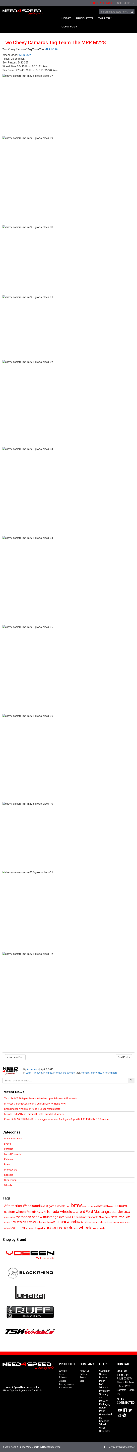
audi (37, 1206)
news (7, 1222)
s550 (81, 1222)
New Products (120, 1217)
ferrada (31, 1212)
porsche (32, 1222)
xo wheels (99, 1228)
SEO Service (109, 1447)
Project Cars (59, 1072)
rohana (41, 1222)
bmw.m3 (85, 1206)
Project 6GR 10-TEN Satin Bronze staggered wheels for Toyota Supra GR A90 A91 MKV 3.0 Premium (56, 1119)
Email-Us (122, 1370)
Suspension (10, 1180)
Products (84, 18)
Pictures (47, 1072)
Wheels (71, 1072)
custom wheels (15, 1212)
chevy (94, 1072)
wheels (113, 1072)
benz (68, 1206)
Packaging (104, 1404)
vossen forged (34, 1228)
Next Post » (124, 1057)
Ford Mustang (97, 1212)
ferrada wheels (59, 1211)
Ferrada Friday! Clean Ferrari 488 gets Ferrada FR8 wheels (34, 1114)
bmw (76, 1205)
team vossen (113, 1222)
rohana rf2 (50, 1222)
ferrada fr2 (41, 1212)
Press (7, 1164)
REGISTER (129, 3)
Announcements (13, 1138)
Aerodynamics (66, 1384)
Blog (82, 1380)
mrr (106, 1072)
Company (69, 26)
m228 (101, 1072)
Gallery (83, 1374)
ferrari (75, 1212)
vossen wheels (58, 1227)
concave (120, 1205)
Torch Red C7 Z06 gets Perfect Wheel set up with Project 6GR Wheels (40, 1098)
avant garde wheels (53, 1206)
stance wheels (99, 1222)
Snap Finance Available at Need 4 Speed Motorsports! (32, 1109)
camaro (85, 1072)
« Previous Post (15, 1057)
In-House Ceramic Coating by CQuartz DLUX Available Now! (35, 1103)
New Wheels (19, 1222)
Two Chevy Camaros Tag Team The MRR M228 (54, 42)
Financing (104, 1421)
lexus (123, 1212)
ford (81, 1212)
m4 (128, 1212)
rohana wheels (66, 1222)
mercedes (9, 1217)
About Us (84, 1370)
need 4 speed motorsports (81, 1217)
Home (66, 18)
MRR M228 (51, 49)
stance (88, 1222)
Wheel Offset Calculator (104, 1427)
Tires (61, 1374)
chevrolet (102, 1206)
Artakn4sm (33, 1069)
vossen (18, 1227)
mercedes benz (27, 1217)
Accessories (65, 1387)
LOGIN (119, 3)
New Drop (104, 1217)
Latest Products (34, 1072)
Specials (8, 1175)
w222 (76, 1228)
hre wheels (113, 1212)
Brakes (62, 1380)
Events (7, 1143)
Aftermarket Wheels (19, 1206)
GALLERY (105, 18)
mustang (49, 1217)
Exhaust (8, 1149)
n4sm (60, 1217)
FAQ (101, 1384)
